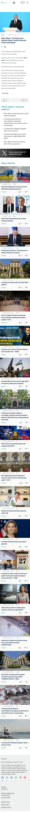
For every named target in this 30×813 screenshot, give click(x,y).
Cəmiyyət (4, 322)
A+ (5, 47)
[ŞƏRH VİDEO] (15, 560)
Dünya (3, 612)
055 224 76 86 (5, 797)
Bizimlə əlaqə (5, 804)
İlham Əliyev (5, 93)
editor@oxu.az (5, 795)
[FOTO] (15, 301)
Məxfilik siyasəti (6, 807)
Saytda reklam (5, 802)
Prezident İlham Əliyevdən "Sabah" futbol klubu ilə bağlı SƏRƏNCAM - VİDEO (15, 136)
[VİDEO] (15, 335)
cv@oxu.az (4, 789)
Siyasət (3, 192)
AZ (22, 2)
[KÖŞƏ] (15, 594)
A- (2, 47)
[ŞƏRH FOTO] (15, 174)
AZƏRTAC (4, 58)
